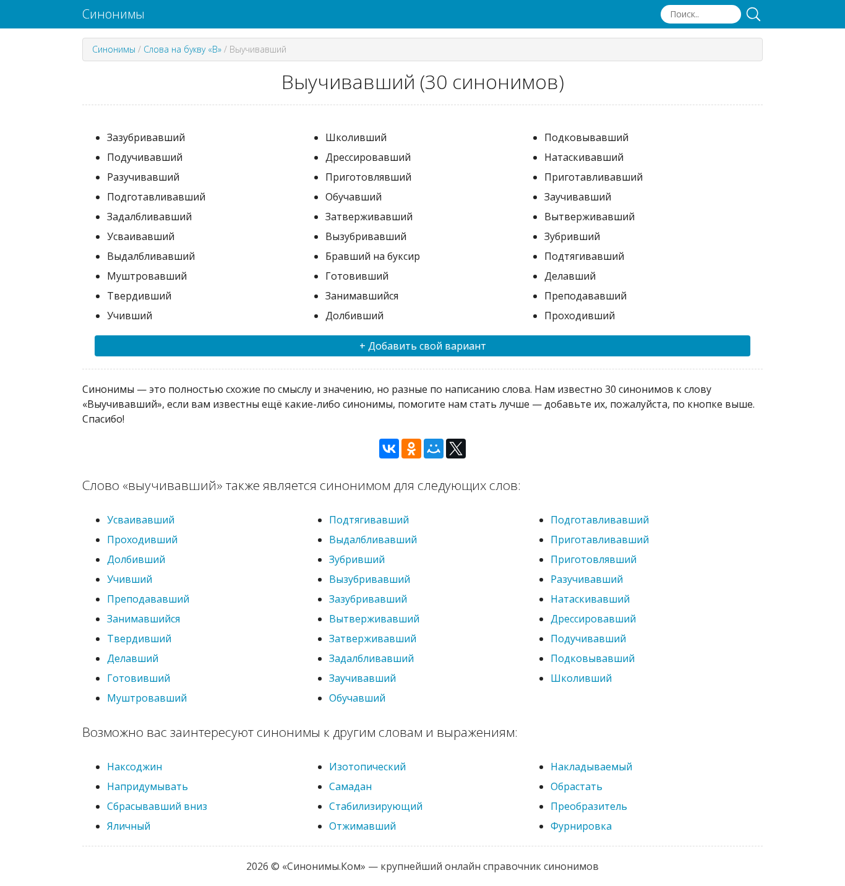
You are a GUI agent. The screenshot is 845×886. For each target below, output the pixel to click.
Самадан (350, 786)
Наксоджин (134, 766)
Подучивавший (588, 638)
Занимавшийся (143, 619)
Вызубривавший (369, 579)
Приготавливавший (600, 539)
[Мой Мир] (434, 448)
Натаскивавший (590, 599)
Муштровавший (147, 698)
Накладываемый (591, 766)
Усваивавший (140, 520)
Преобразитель (589, 806)
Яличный (128, 826)
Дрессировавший (593, 619)
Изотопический (367, 766)
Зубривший (357, 559)
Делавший (132, 658)
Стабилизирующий (375, 806)
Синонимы (113, 14)
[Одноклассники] (411, 448)
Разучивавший (587, 579)
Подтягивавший (369, 520)
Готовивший (138, 678)
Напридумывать (147, 786)
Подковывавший (593, 658)
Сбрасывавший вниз (157, 806)
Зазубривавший (368, 599)
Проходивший (142, 539)
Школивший (581, 678)
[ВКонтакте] (389, 448)
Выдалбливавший (373, 539)
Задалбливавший (371, 658)
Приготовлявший (594, 559)
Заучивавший (362, 678)
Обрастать (577, 786)
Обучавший (357, 698)
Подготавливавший (600, 520)
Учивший (129, 579)
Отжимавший (362, 826)
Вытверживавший (374, 619)
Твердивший (139, 638)
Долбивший (136, 559)
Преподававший (148, 599)
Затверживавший (372, 638)
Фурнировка (581, 826)
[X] (456, 448)
